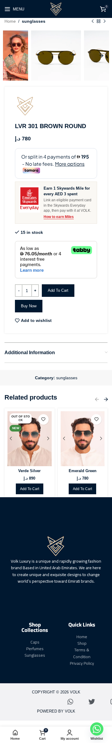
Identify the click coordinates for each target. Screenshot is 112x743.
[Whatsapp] (70, 701)
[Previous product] (93, 21)
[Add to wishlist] (43, 419)
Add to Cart (58, 290)
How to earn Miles (59, 217)
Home (10, 21)
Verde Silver (29, 471)
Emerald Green (82, 471)
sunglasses (33, 21)
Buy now (28, 306)
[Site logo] (56, 8)
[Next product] (105, 21)
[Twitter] (91, 701)
